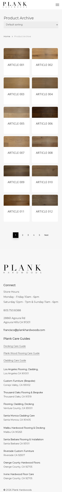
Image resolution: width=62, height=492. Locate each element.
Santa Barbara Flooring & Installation (23, 439)
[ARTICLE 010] (45, 170)
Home (7, 36)
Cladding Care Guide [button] (14, 360)
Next (46, 235)
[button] (57, 4)
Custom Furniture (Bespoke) (19, 380)
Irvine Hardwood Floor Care (18, 474)
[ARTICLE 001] (17, 53)
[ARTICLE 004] (45, 82)
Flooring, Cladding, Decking (18, 404)
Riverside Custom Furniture (18, 451)
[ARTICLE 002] (45, 53)
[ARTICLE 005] (17, 112)
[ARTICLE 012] (45, 200)
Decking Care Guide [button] (14, 346)
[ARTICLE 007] (17, 141)
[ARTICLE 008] (45, 141)
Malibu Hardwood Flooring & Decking (24, 427)
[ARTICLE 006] (45, 112)
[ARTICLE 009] (17, 170)
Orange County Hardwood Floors (21, 462)
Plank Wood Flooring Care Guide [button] (21, 353)
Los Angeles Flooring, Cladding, (20, 369)
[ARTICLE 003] (17, 82)
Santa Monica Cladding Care (19, 415)
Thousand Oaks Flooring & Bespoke (23, 392)
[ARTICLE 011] (17, 200)
